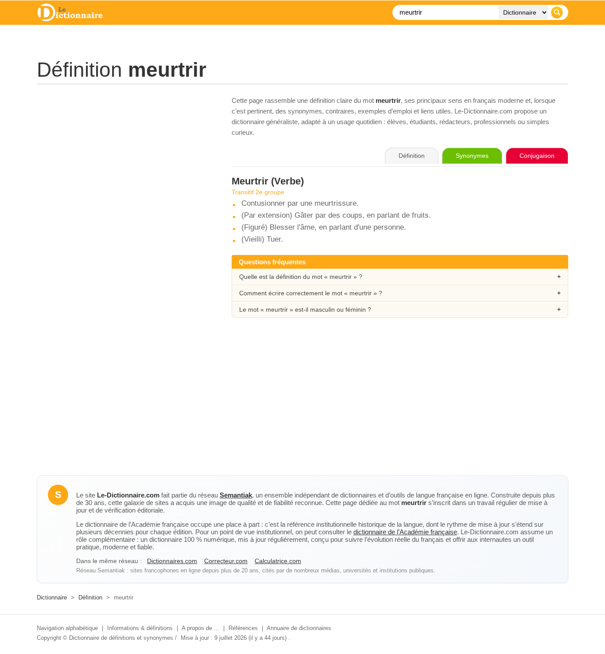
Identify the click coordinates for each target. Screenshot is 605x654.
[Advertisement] (125, 157)
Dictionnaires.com (172, 560)
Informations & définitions (140, 628)
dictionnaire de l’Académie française (405, 532)
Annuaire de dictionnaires (299, 628)
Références (243, 628)
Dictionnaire (52, 597)
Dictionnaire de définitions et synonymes (121, 637)
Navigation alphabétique (67, 628)
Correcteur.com (226, 560)
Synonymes (472, 155)
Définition (90, 597)
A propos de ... (200, 628)
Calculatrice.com (278, 560)
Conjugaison (537, 155)
